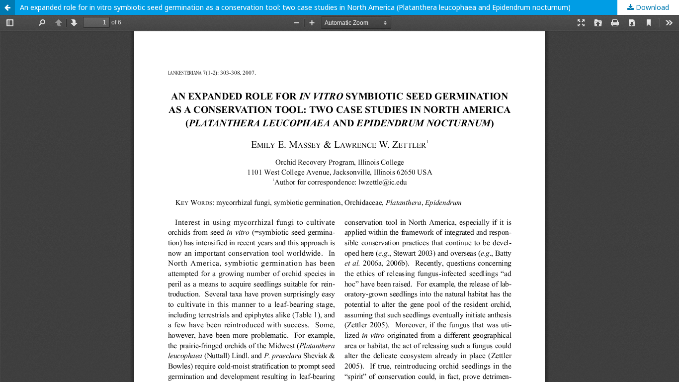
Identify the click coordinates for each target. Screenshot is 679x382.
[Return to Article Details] (7, 7)
